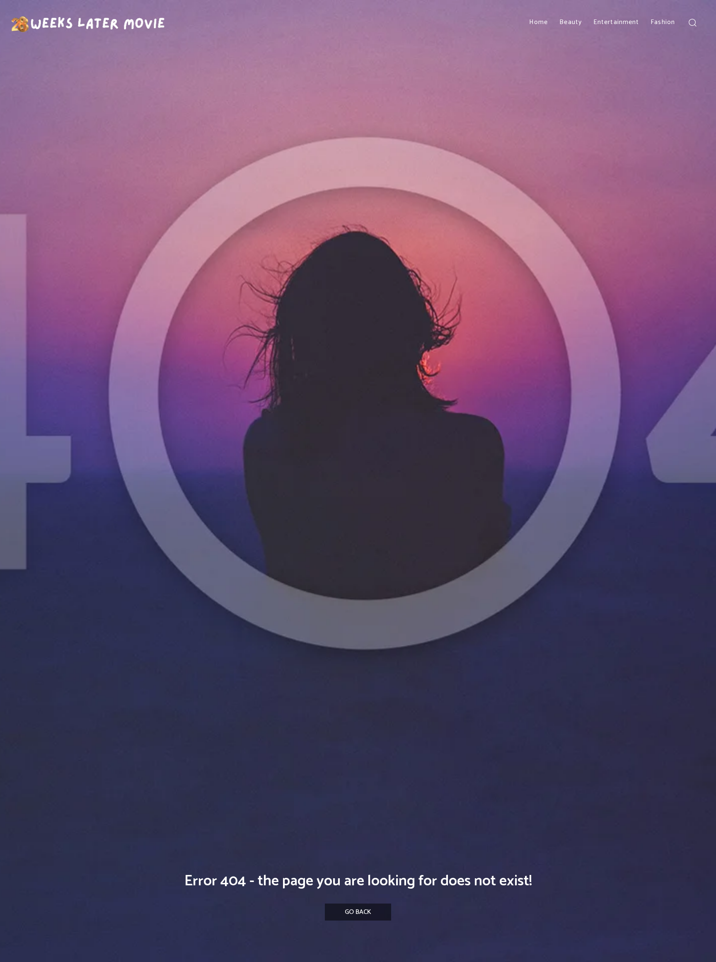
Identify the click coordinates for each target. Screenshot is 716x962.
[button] (692, 22)
